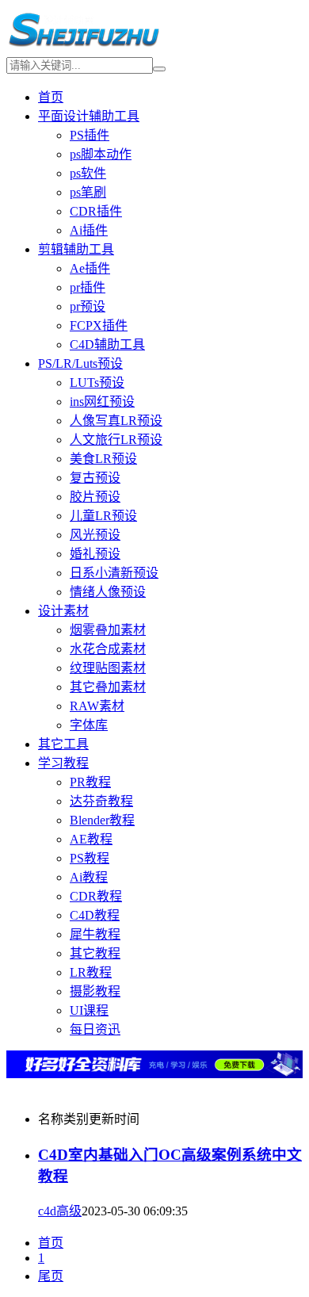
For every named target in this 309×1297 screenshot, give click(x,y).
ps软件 (88, 173)
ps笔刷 (88, 192)
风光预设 (95, 534)
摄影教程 (95, 991)
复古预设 (95, 477)
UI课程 (89, 1010)
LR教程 (91, 972)
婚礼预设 (95, 554)
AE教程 (91, 839)
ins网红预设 (102, 401)
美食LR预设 (103, 458)
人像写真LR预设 (116, 420)
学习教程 (63, 763)
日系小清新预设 (114, 573)
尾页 (50, 1276)
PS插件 (89, 135)
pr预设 (87, 306)
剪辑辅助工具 (76, 249)
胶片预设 (95, 496)
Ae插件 (90, 268)
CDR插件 (96, 211)
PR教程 (90, 782)
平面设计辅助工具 (88, 116)
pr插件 (87, 287)
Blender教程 (102, 820)
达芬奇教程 (101, 801)
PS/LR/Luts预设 (80, 363)
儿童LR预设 (103, 515)
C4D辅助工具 (107, 344)
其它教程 (95, 953)
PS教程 (89, 858)
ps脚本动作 (101, 154)
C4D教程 (95, 915)
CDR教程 (96, 896)
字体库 (89, 725)
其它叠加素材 (108, 687)
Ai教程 (89, 877)
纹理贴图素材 (108, 668)
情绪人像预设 (108, 592)
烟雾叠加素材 (108, 630)
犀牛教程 (95, 934)
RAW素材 (97, 706)
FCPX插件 (99, 325)
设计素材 (63, 611)
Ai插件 (89, 230)
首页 (50, 97)
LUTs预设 (97, 382)
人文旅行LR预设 (116, 439)
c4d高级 (60, 1211)
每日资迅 (95, 1029)
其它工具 (63, 744)
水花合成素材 (108, 649)
